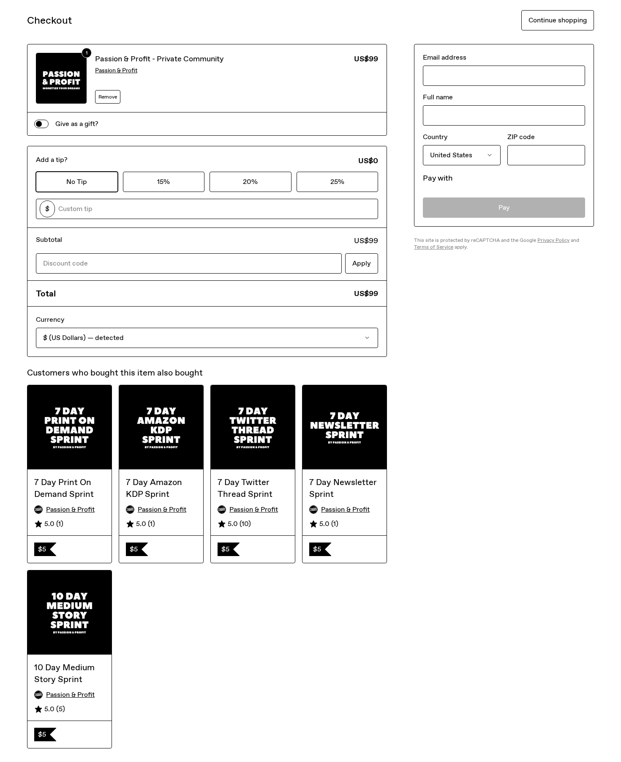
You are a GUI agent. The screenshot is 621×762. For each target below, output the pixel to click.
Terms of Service (433, 247)
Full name (438, 97)
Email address (444, 57)
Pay (504, 207)
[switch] (41, 124)
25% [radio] (337, 182)
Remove (107, 97)
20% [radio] (250, 182)
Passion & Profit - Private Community (159, 58)
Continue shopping (557, 20)
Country (435, 137)
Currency (50, 319)
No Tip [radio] (76, 182)
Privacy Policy (553, 240)
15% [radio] (163, 182)
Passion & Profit (116, 70)
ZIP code (521, 137)
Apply (361, 263)
